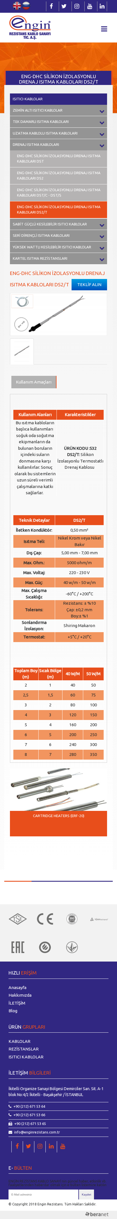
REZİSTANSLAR (24, 1049)
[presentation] (18, 849)
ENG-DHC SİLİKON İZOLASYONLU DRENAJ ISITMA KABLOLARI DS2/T (59, 209)
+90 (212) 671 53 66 (29, 1115)
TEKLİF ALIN (89, 284)
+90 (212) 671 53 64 (29, 1106)
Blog (13, 1010)
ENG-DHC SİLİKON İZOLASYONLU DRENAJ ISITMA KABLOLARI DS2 (59, 175)
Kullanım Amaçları (33, 382)
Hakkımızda (20, 995)
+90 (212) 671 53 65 (30, 1124)
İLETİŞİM (17, 1003)
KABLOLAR (19, 1041)
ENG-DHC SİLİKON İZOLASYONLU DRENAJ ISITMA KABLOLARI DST (59, 158)
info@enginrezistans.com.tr (37, 1132)
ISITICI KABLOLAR (26, 1056)
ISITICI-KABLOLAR (28, 99)
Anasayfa (17, 987)
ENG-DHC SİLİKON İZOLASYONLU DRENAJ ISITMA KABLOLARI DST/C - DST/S (59, 192)
